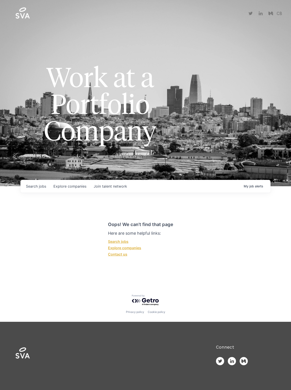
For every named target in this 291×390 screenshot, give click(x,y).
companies (69, 186)
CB (279, 13)
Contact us (117, 254)
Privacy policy (135, 312)
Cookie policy (156, 312)
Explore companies (124, 248)
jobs (36, 186)
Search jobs (118, 241)
